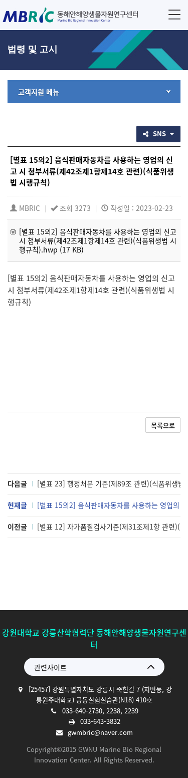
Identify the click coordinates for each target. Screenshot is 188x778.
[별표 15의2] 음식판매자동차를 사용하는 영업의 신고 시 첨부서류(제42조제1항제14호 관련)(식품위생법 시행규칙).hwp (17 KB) (97, 240)
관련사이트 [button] (50, 667)
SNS (160, 133)
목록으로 (163, 425)
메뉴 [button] (174, 14)
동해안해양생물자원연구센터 (71, 15)
